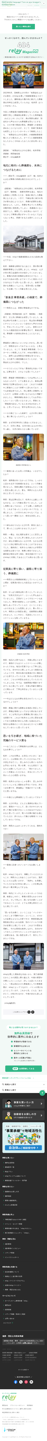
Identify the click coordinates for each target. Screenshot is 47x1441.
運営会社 (8, 1305)
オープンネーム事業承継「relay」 (17, 1301)
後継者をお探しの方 (12, 1191)
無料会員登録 (9, 1163)
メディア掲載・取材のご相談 (15, 1314)
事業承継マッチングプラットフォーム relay (16, 1078)
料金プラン (9, 1171)
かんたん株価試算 (11, 1205)
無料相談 (8, 1196)
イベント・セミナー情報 (13, 1224)
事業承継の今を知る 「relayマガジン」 (19, 1228)
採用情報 (8, 1309)
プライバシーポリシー (17, 1405)
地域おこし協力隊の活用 (13, 1276)
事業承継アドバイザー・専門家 (16, 1180)
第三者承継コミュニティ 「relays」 (17, 1233)
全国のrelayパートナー (13, 1285)
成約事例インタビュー (13, 1248)
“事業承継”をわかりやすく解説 (15, 1219)
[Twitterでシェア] (29, 1012)
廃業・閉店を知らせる (13, 1290)
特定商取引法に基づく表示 (11, 1412)
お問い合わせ (9, 1318)
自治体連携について (12, 1272)
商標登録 (24, 1419)
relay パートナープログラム (15, 1281)
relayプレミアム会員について (15, 1176)
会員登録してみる (23, 1069)
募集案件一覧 (9, 1167)
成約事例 (8, 1244)
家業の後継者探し (11, 1200)
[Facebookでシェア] (32, 1012)
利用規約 (30, 1405)
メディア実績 (9, 1253)
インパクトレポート (12, 1257)
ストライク (7, 1323)
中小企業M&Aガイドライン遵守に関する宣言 (16, 1409)
